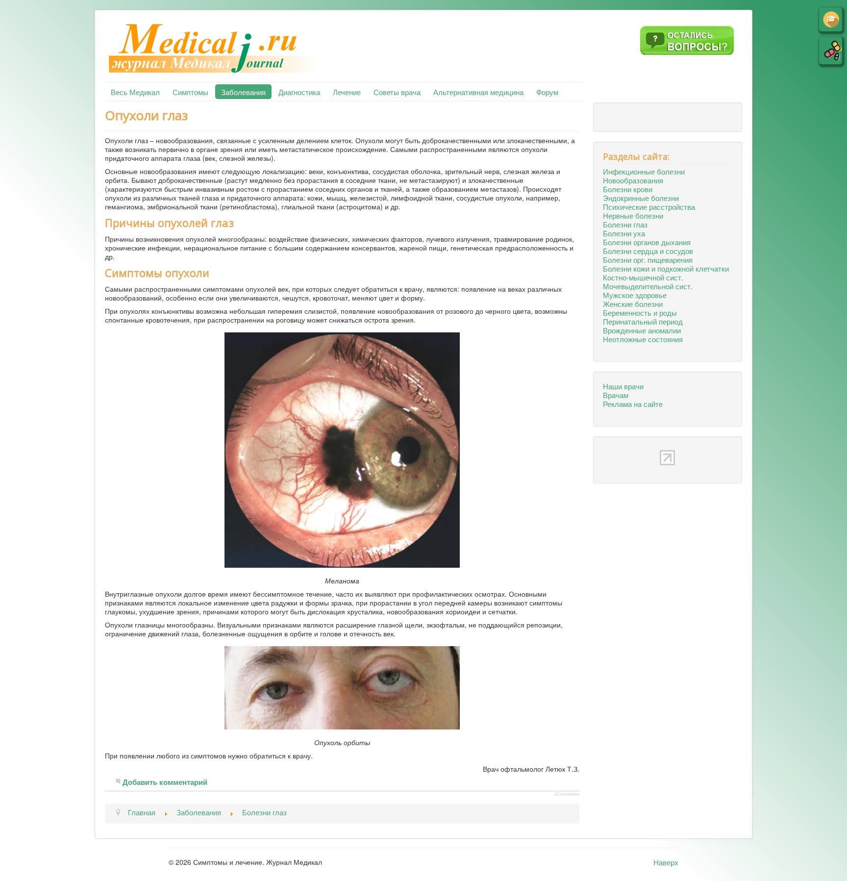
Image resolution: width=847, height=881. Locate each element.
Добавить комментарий (165, 782)
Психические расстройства (649, 206)
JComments (566, 794)
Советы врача (397, 91)
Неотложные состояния (643, 338)
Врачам (615, 394)
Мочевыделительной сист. (648, 285)
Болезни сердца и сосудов (648, 250)
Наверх (665, 861)
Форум (547, 91)
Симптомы (190, 91)
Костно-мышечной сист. (643, 277)
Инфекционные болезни (644, 171)
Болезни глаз (625, 224)
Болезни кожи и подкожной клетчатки (666, 268)
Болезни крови (627, 188)
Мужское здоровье (635, 294)
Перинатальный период (643, 321)
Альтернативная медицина (478, 91)
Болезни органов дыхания (647, 241)
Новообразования (633, 180)
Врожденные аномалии (642, 330)
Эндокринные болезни (641, 197)
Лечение (347, 91)
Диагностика (299, 91)
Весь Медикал (135, 91)
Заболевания (243, 91)
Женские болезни (633, 303)
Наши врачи (623, 385)
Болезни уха (624, 232)
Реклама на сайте (633, 403)
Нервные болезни (633, 215)
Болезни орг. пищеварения (648, 259)
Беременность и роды (640, 312)
